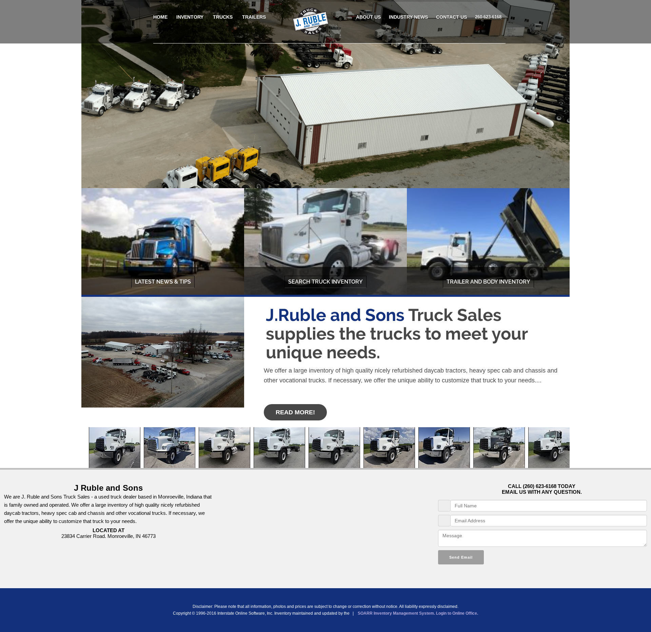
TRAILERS (254, 17)
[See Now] (162, 242)
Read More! (295, 412)
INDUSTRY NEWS (408, 17)
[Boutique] (311, 33)
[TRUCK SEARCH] (325, 242)
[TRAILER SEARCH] (488, 242)
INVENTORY (189, 17)
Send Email (461, 557)
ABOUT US (368, 17)
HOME (160, 17)
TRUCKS (223, 17)
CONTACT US (451, 17)
